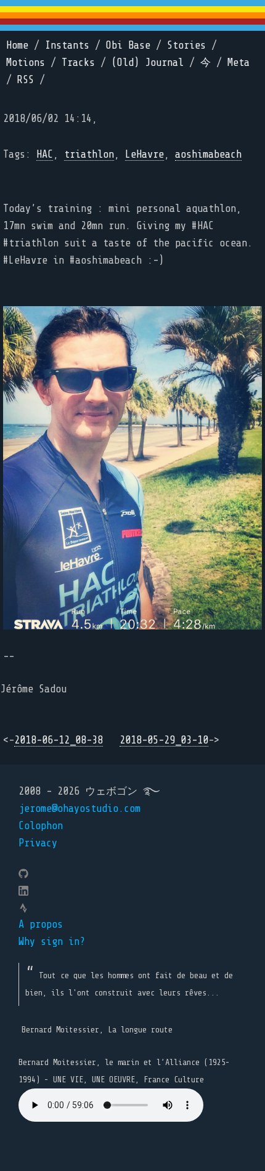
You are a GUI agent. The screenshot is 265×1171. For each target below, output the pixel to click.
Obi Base (128, 45)
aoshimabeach (208, 154)
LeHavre (144, 154)
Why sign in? (51, 941)
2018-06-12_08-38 (58, 740)
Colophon (40, 826)
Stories (186, 45)
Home (17, 45)
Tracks (78, 62)
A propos (40, 924)
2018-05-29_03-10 (164, 740)
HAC (44, 154)
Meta (238, 62)
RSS (25, 80)
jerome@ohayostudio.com (79, 808)
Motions (25, 62)
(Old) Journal (148, 62)
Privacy (37, 843)
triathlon (89, 154)
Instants (67, 45)
